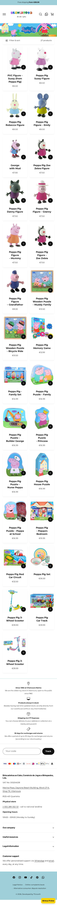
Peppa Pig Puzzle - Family (42, 393)
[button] (4, 14)
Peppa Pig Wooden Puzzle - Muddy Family (42, 301)
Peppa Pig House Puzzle (42, 483)
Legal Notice (18, 885)
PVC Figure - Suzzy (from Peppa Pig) (15, 78)
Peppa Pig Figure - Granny (42, 210)
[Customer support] (46, 14)
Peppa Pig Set (42, 574)
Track (48, 751)
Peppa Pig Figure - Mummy (15, 255)
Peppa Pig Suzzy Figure (41, 77)
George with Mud (15, 167)
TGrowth (37, 894)
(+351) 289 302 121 (11, 807)
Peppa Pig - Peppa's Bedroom (42, 530)
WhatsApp (39, 861)
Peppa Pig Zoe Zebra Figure (42, 167)
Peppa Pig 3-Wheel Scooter (15, 619)
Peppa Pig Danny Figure (15, 210)
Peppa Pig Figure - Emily (42, 123)
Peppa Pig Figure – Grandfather (15, 301)
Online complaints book (34, 885)
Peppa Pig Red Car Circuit (15, 576)
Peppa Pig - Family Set (15, 393)
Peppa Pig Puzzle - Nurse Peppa (15, 484)
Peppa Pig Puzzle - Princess (42, 437)
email (51, 861)
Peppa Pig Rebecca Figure (15, 123)
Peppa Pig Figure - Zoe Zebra (42, 255)
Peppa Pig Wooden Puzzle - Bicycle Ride (15, 348)
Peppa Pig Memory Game (42, 346)
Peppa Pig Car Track (42, 619)
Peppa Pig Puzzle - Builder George (15, 437)
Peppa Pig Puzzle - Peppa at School (15, 530)
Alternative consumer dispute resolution (30, 888)
